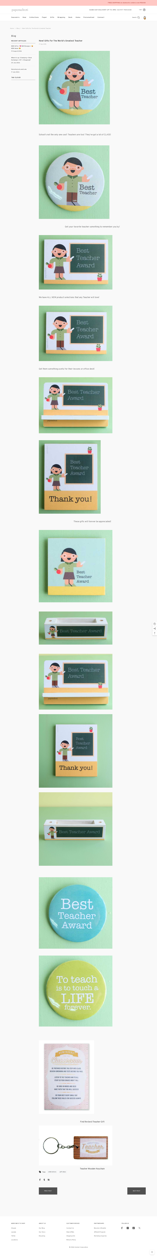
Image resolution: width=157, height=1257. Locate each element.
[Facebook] (40, 1180)
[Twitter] (139, 1228)
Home (12, 28)
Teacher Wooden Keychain (92, 1169)
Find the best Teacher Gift (92, 1122)
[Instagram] (128, 1228)
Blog (18, 28)
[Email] (49, 1180)
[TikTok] (133, 1228)
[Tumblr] (44, 1180)
